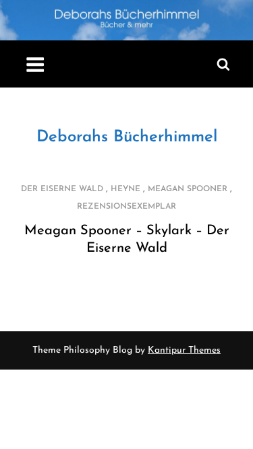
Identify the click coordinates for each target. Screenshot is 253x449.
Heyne (125, 189)
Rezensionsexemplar (126, 207)
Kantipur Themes (184, 350)
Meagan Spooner (187, 189)
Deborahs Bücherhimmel (126, 137)
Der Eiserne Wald (62, 189)
